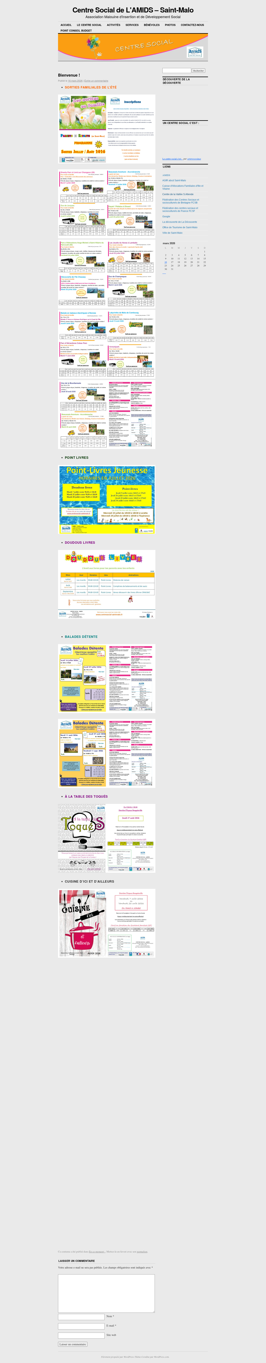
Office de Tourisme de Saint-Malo (179, 227)
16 (166, 261)
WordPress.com (161, 1356)
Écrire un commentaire (96, 80)
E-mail (111, 1325)
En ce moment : (97, 1251)
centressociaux (194, 158)
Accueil (66, 25)
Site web (111, 1335)
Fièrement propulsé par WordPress (117, 1356)
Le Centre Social (89, 25)
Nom (110, 1316)
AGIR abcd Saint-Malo (174, 180)
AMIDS (166, 175)
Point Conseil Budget (76, 30)
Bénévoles (152, 25)
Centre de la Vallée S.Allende (178, 194)
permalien (142, 1251)
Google (166, 216)
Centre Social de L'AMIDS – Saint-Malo (132, 9)
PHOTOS (170, 25)
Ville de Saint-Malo (172, 233)
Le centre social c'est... (172, 158)
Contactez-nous (192, 25)
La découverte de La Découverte (179, 222)
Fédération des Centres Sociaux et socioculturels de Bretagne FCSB (180, 201)
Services (132, 25)
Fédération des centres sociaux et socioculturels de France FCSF (180, 209)
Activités (113, 25)
